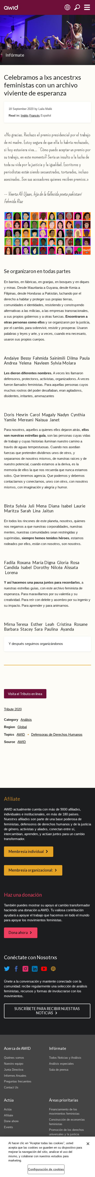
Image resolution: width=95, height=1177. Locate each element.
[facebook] (16, 968)
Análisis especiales (61, 1063)
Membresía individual (26, 851)
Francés (34, 115)
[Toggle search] (77, 7)
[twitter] (7, 968)
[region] (47, 1157)
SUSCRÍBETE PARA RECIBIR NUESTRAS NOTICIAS (47, 1011)
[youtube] (44, 968)
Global (22, 727)
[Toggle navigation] (87, 7)
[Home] (11, 7)
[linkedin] (35, 968)
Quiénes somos (14, 1057)
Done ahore (11, 1121)
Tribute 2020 (13, 709)
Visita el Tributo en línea (25, 694)
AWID (21, 734)
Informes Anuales (15, 1075)
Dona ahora (18, 932)
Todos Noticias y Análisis (65, 1057)
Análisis (26, 719)
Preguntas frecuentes (17, 1081)
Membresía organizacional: (31, 870)
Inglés (24, 115)
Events (8, 1127)
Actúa (7, 1109)
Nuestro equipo (13, 1063)
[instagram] (25, 968)
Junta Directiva (13, 1069)
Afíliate (8, 1115)
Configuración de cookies (46, 1169)
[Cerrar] (88, 1144)
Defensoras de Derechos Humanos (56, 734)
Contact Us (11, 1087)
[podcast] (53, 968)
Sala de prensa (58, 1069)
